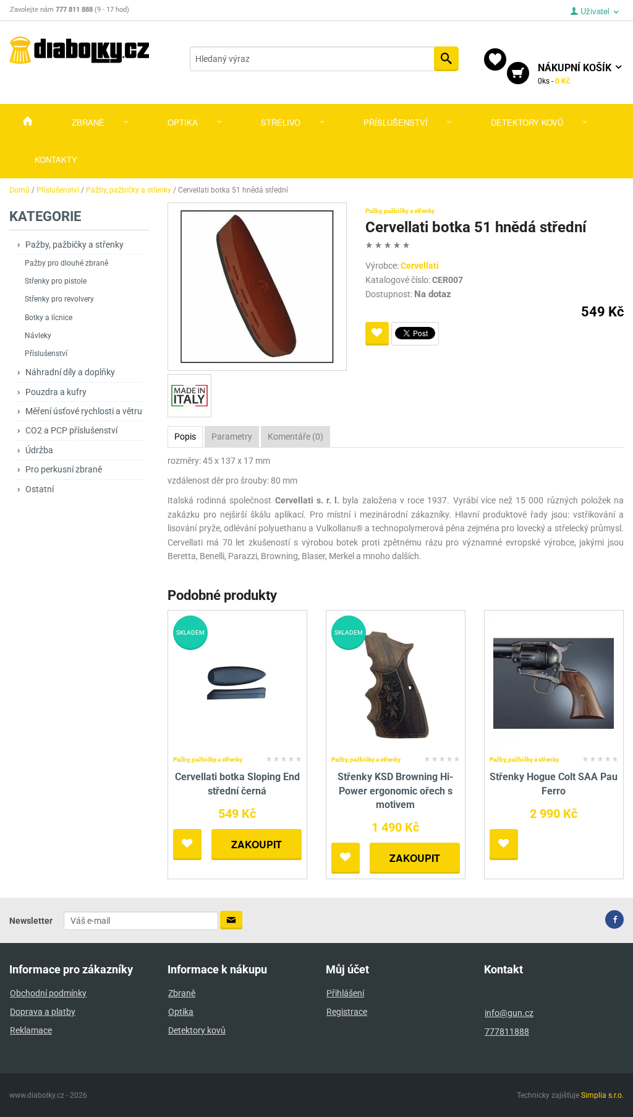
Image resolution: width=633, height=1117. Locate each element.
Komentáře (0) (295, 436)
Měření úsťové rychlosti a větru (83, 411)
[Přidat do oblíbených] (377, 334)
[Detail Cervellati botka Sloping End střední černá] (237, 683)
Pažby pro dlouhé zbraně (66, 263)
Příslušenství (395, 122)
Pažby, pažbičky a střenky (74, 245)
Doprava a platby (42, 1012)
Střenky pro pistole (56, 281)
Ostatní (39, 489)
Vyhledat (446, 58)
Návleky (38, 335)
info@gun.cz (509, 1013)
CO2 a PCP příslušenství (71, 430)
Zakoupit (256, 844)
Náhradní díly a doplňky (70, 372)
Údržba (39, 450)
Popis (185, 436)
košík (576, 73)
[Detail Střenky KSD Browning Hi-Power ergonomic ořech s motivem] (395, 683)
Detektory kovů (527, 122)
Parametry (231, 436)
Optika (183, 122)
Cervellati (420, 266)
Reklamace (31, 1030)
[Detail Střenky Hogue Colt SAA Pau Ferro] (553, 683)
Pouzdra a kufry (56, 392)
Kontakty (56, 159)
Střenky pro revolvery (59, 299)
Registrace (346, 1012)
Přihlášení (345, 993)
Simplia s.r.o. (602, 1095)
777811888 (507, 1032)
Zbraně (88, 122)
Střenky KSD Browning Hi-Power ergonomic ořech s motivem (395, 791)
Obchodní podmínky (48, 993)
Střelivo (280, 122)
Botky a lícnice (48, 317)
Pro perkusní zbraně (63, 469)
